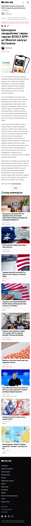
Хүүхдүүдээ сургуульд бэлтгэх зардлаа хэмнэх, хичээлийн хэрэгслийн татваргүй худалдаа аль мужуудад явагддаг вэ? (14, 217)
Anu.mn (3, 18)
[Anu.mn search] (28, 2)
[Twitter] (5, 516)
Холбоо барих (4, 512)
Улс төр (3, 477)
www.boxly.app (16, 184)
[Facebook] (2, 516)
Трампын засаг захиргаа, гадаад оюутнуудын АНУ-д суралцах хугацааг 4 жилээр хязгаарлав (13, 333)
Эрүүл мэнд (9, 366)
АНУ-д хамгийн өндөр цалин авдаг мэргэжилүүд (14, 246)
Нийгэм (8, 251)
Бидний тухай (4, 506)
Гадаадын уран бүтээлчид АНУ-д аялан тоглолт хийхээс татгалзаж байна (14, 274)
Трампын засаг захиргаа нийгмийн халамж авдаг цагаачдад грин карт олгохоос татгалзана (14, 304)
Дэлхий (4, 224)
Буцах (15, 188)
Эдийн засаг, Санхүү (14, 22)
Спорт (3, 499)
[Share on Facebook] (2, 26)
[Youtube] (12, 516)
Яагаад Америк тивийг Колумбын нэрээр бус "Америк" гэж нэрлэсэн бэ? (14, 446)
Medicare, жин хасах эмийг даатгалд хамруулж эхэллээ (15, 361)
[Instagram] (9, 516)
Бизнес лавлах (5, 471)
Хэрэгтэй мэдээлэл (7, 469)
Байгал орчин (5, 501)
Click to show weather (8, 13)
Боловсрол (4, 22)
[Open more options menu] (23, 2)
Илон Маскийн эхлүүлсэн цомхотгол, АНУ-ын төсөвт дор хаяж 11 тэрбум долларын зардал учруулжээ (15, 390)
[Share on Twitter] (5, 26)
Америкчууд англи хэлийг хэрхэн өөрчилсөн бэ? (13, 418)
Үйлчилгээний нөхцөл (6, 509)
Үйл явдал (4, 465)
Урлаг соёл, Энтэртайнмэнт (9, 495)
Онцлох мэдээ (24, 22)
